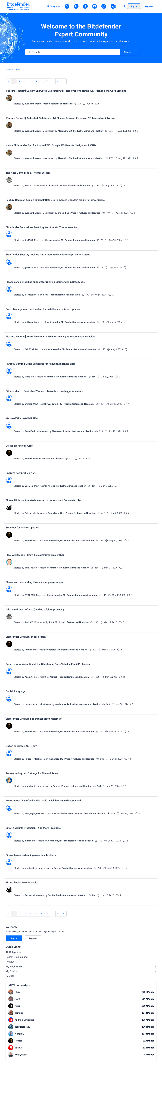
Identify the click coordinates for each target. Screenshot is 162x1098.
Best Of (10, 976)
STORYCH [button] (30, 595)
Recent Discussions (17, 956)
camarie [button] (51, 376)
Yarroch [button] (53, 677)
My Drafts (81, 971)
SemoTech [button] (30, 431)
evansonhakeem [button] (33, 103)
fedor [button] (17, 1006)
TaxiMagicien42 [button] (22, 1027)
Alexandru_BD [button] (65, 131)
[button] (9, 98)
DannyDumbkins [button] (56, 513)
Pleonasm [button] (57, 431)
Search (128, 52)
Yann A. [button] (18, 1047)
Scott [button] (45, 294)
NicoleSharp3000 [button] (65, 813)
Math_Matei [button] (21, 1054)
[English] (18, 6)
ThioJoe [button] (29, 567)
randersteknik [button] (32, 704)
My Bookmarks (81, 966)
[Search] (124, 6)
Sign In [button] (13, 938)
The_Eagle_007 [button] (32, 813)
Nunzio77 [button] (19, 1033)
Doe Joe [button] (29, 486)
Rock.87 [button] (29, 185)
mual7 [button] (28, 840)
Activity (10, 961)
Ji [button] (26, 294)
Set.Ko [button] (28, 513)
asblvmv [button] (29, 322)
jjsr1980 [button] (29, 240)
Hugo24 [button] (29, 759)
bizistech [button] (53, 185)
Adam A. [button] (29, 677)
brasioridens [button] (31, 868)
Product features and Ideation (58, 103)
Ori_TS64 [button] (29, 349)
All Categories (13, 952)
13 (58, 81)
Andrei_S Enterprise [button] (24, 1020)
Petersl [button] (28, 458)
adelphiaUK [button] (30, 786)
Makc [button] (27, 376)
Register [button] (33, 938)
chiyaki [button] (28, 404)
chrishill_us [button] (63, 213)
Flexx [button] (52, 486)
